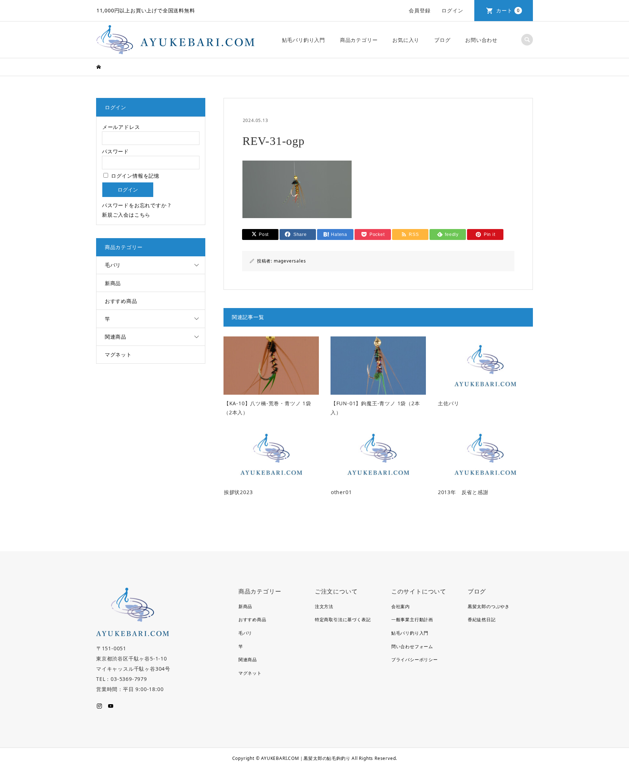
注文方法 (324, 606)
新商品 (113, 283)
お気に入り (405, 39)
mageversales (290, 261)
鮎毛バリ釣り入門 (303, 39)
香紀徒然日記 (482, 619)
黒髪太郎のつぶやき (489, 606)
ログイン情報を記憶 (134, 175)
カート (508, 10)
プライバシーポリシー (414, 659)
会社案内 (400, 606)
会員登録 (419, 10)
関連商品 (115, 336)
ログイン (452, 10)
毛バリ (113, 264)
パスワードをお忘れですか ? (136, 205)
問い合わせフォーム (412, 646)
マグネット (118, 354)
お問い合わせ (481, 39)
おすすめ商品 (121, 300)
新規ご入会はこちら (126, 214)
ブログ (442, 39)
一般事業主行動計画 (412, 619)
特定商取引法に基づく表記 (343, 619)
